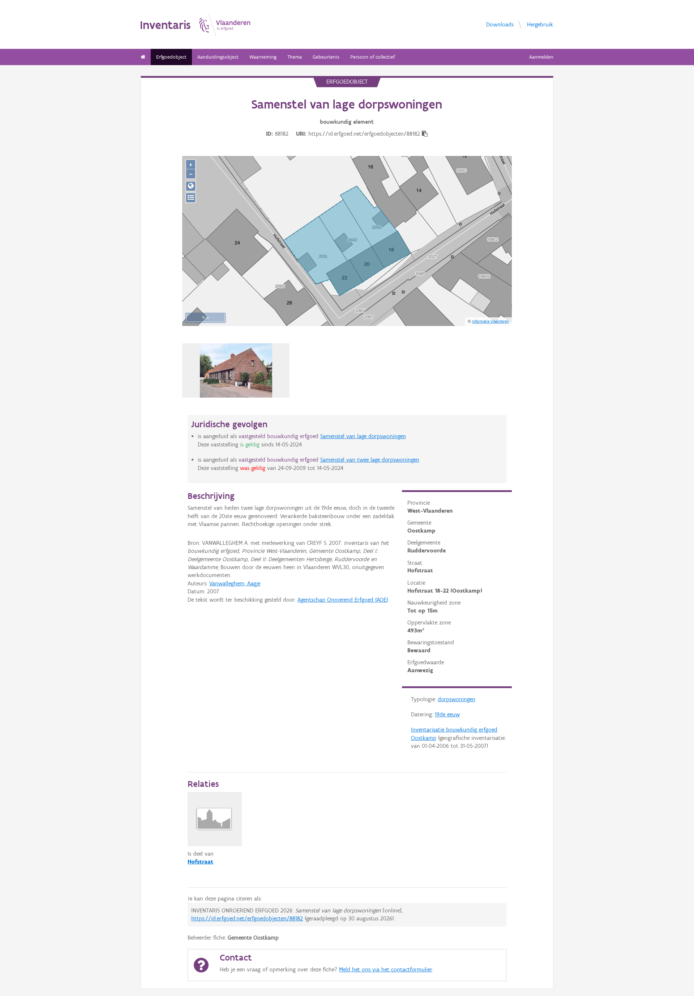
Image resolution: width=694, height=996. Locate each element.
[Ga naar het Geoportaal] (190, 186)
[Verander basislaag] (190, 197)
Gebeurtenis (326, 57)
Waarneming (263, 57)
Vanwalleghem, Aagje (234, 583)
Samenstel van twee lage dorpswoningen (369, 459)
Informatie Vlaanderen (490, 321)
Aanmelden (541, 57)
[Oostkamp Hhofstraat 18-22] (236, 370)
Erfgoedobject (171, 57)
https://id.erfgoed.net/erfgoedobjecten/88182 (247, 918)
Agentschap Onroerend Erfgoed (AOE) (342, 599)
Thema (294, 57)
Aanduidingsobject (218, 57)
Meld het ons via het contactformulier (385, 969)
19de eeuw (447, 714)
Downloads (500, 24)
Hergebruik (540, 24)
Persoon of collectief (372, 57)
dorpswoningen (456, 699)
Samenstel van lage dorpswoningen (363, 436)
